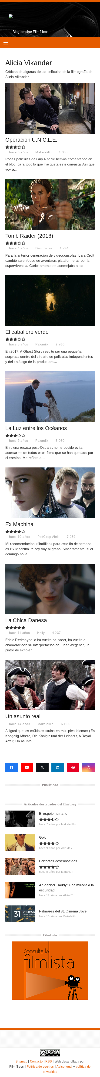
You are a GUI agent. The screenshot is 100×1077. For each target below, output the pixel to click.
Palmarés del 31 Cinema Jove (63, 911)
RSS (48, 1061)
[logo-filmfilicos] (29, 19)
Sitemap (21, 1061)
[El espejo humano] (20, 819)
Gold (43, 837)
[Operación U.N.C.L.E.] (50, 108)
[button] (6, 42)
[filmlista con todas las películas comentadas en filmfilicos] (50, 999)
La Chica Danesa (26, 620)
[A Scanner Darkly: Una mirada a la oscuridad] (20, 890)
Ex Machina (19, 524)
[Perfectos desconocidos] (20, 866)
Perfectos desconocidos (58, 861)
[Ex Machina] (50, 492)
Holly (41, 633)
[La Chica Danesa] (50, 589)
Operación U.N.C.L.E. (31, 140)
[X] (42, 767)
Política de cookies (40, 1066)
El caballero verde (27, 332)
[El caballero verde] (50, 300)
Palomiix (41, 344)
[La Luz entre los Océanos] (50, 396)
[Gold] (20, 842)
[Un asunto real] (50, 685)
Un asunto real (22, 716)
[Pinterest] (73, 767)
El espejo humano (53, 813)
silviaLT (68, 895)
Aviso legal (64, 1066)
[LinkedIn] (57, 767)
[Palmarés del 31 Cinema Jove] (20, 913)
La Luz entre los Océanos (36, 428)
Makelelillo (43, 152)
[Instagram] (88, 767)
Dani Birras (43, 248)
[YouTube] (27, 767)
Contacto (36, 1061)
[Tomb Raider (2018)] (50, 204)
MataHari (67, 871)
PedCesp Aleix (48, 536)
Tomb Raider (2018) (29, 236)
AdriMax (66, 848)
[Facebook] (11, 767)
